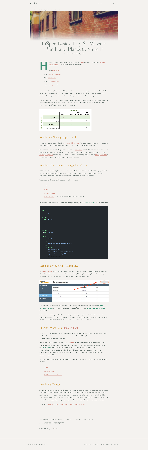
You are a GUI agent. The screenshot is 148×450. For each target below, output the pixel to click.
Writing (35, 10)
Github (46, 189)
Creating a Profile (53, 85)
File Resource (52, 77)
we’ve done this (47, 271)
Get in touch (44, 428)
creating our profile (46, 155)
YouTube (102, 444)
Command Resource (54, 74)
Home (31, 10)
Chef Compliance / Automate (53, 375)
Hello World (56, 70)
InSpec (81, 62)
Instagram (109, 444)
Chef (40, 433)
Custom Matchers (53, 81)
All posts (54, 428)
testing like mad (101, 155)
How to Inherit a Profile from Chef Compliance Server (66, 404)
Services (100, 3)
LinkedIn (95, 444)
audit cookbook (70, 327)
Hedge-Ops (33, 3)
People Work (115, 3)
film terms (78, 150)
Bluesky (115, 444)
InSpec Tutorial (49, 433)
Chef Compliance (49, 196)
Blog (107, 3)
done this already (73, 143)
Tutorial (55, 433)
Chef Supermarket (49, 193)
